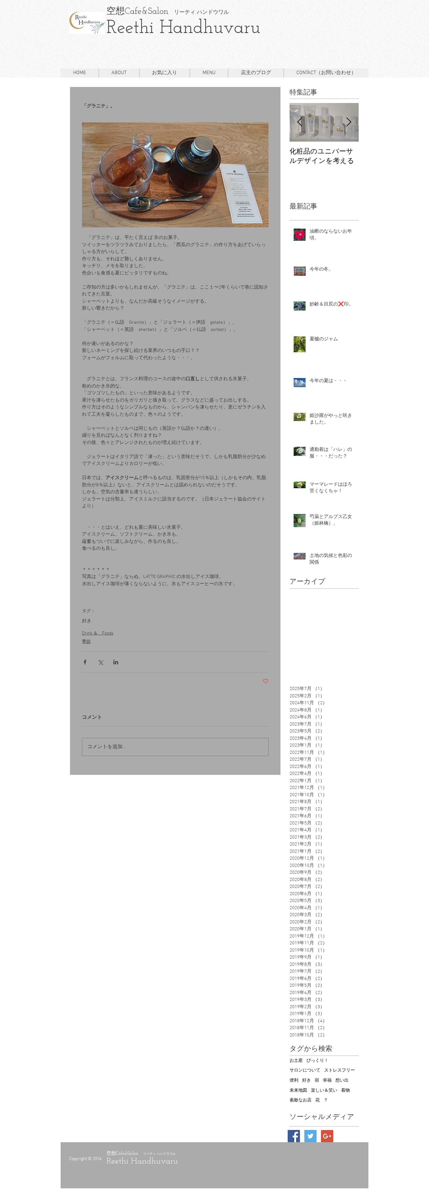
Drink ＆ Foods (97, 633)
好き (86, 621)
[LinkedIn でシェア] (116, 662)
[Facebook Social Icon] (294, 1136)
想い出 (342, 1080)
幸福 (327, 1080)
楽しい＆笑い (324, 1090)
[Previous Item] (299, 122)
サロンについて (305, 1070)
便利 (294, 1080)
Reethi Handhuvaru (183, 28)
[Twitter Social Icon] (310, 1136)
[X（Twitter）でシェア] (100, 662)
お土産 (296, 1060)
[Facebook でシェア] (85, 662)
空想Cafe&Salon (137, 11)
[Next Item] (348, 122)
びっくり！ (318, 1060)
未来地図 (298, 1090)
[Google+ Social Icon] (327, 1136)
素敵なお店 (301, 1100)
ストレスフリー (339, 1070)
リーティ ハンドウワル (199, 12)
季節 (86, 642)
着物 (345, 1090)
